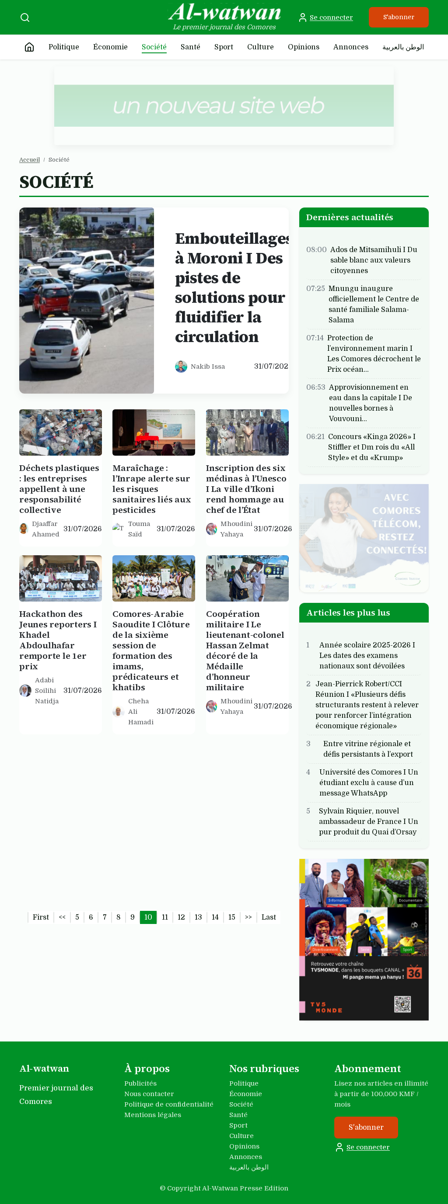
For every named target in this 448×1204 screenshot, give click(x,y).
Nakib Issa (208, 366)
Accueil (29, 159)
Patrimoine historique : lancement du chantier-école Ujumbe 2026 (143, 823)
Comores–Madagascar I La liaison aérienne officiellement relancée (54, 823)
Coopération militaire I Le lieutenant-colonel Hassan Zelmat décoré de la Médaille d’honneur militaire (245, 650)
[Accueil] (29, 47)
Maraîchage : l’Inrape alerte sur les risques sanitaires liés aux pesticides (151, 489)
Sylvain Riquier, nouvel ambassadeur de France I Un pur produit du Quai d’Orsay (368, 821)
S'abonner (398, 17)
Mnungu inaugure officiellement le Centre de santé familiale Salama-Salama (374, 304)
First (41, 917)
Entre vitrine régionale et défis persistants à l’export (368, 749)
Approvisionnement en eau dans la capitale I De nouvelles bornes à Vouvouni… (370, 402)
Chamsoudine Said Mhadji (56, 863)
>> (248, 917)
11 (165, 917)
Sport (223, 47)
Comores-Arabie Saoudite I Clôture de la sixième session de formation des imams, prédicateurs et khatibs (151, 650)
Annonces (350, 47)
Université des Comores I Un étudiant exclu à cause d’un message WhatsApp (368, 782)
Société (154, 47)
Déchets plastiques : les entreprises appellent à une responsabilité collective (59, 489)
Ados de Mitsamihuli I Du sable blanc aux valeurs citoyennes (373, 260)
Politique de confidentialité (169, 1104)
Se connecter (331, 17)
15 (231, 917)
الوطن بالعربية (403, 47)
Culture (260, 47)
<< (62, 917)
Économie (110, 47)
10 (148, 917)
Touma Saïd (139, 529)
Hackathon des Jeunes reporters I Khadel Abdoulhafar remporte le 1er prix (58, 640)
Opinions (303, 47)
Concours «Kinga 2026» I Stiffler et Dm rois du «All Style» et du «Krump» (372, 446)
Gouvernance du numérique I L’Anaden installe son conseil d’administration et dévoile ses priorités (247, 833)
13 (198, 917)
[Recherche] (25, 17)
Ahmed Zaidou (138, 863)
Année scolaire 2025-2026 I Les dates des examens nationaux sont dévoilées (367, 655)
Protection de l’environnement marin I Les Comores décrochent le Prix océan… (374, 353)
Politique (64, 47)
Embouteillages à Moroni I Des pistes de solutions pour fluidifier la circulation (234, 287)
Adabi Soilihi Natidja (47, 690)
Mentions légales (152, 1115)
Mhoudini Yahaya (236, 529)
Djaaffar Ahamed (46, 529)
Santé (190, 47)
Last (269, 917)
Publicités (140, 1083)
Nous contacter (149, 1094)
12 (181, 917)
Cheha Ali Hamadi (141, 711)
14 (215, 917)
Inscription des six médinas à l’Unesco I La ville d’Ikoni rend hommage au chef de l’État (246, 489)
